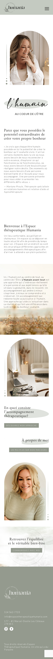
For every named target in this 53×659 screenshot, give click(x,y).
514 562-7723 (12, 612)
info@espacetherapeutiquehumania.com (25, 616)
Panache (8, 649)
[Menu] (45, 9)
